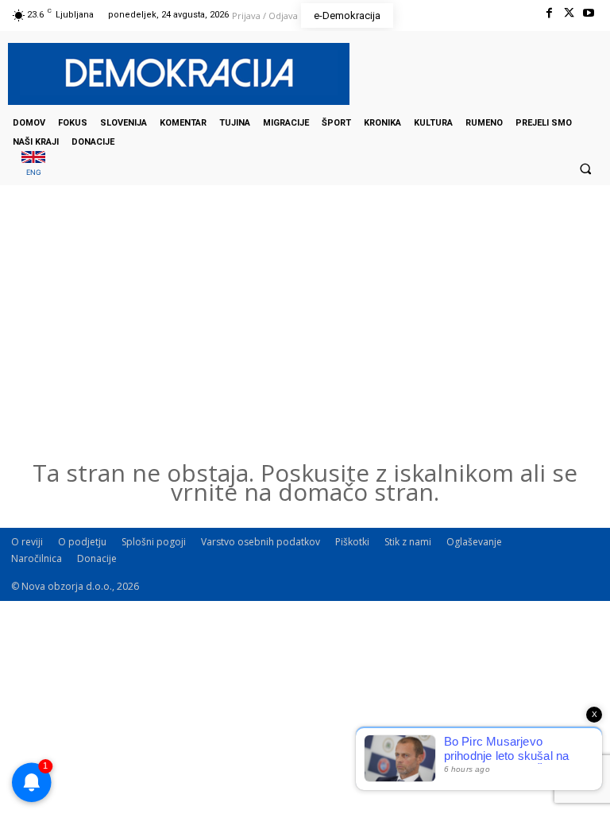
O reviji (27, 541)
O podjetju (82, 541)
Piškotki (352, 541)
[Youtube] (589, 13)
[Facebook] (548, 13)
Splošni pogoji (154, 541)
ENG (33, 172)
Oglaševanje (474, 541)
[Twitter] (569, 13)
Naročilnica (36, 558)
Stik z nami (407, 541)
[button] (585, 168)
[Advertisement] (305, 344)
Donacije (97, 558)
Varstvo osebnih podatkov (260, 541)
